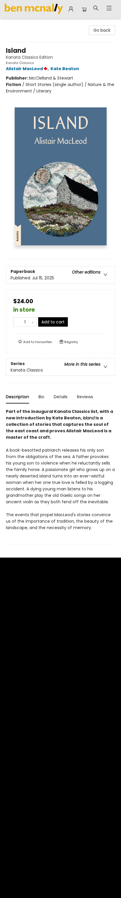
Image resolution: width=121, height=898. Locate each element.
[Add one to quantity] (32, 322)
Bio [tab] (41, 397)
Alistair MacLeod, (28, 69)
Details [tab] (61, 397)
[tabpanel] (60, 476)
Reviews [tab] (85, 397)
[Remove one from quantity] (17, 322)
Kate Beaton (65, 69)
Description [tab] (17, 397)
